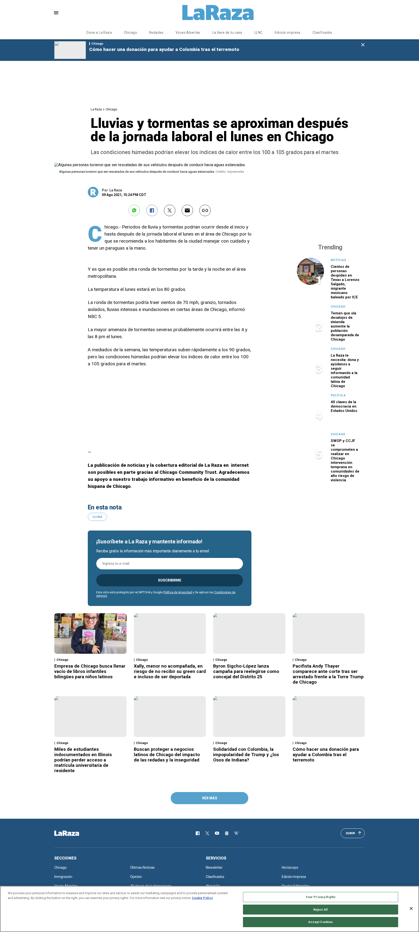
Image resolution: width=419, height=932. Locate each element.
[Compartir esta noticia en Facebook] (152, 210)
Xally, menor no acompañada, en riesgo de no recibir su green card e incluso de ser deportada (170, 671)
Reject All (320, 909)
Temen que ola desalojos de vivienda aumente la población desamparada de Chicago (345, 326)
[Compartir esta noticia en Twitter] (169, 210)
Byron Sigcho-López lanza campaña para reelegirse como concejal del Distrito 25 (246, 671)
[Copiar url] (205, 210)
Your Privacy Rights (320, 897)
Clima (97, 517)
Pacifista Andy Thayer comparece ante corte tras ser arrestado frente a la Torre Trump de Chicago (328, 674)
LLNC (258, 32)
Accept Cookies (320, 922)
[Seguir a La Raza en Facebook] (197, 833)
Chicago (130, 32)
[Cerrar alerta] (362, 45)
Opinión (136, 877)
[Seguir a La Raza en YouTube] (217, 833)
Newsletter (214, 867)
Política (338, 395)
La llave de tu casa (227, 32)
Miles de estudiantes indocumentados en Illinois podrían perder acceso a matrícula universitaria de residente (83, 759)
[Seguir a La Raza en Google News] (227, 833)
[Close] (411, 908)
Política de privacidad (177, 592)
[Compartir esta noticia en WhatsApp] (134, 210)
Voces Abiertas (188, 32)
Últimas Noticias (142, 867)
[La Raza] (218, 12)
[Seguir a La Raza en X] (207, 833)
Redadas (156, 32)
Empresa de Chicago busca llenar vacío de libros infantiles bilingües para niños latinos (89, 671)
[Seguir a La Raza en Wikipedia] (236, 833)
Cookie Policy (202, 898)
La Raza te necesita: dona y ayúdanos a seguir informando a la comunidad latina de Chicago (345, 370)
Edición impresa (287, 32)
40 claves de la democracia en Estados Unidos (344, 406)
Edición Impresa (294, 877)
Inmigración (63, 877)
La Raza (96, 109)
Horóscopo (290, 867)
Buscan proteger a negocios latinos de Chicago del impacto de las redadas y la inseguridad (167, 754)
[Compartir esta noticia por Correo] (187, 210)
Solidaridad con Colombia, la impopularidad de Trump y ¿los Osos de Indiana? (246, 754)
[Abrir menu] (56, 12)
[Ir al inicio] (73, 833)
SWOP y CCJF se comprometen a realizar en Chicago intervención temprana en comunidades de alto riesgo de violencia (345, 460)
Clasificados (322, 32)
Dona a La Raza (99, 32)
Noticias (338, 260)
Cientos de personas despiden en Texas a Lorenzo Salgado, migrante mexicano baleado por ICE (345, 281)
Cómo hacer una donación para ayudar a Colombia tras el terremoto (164, 49)
